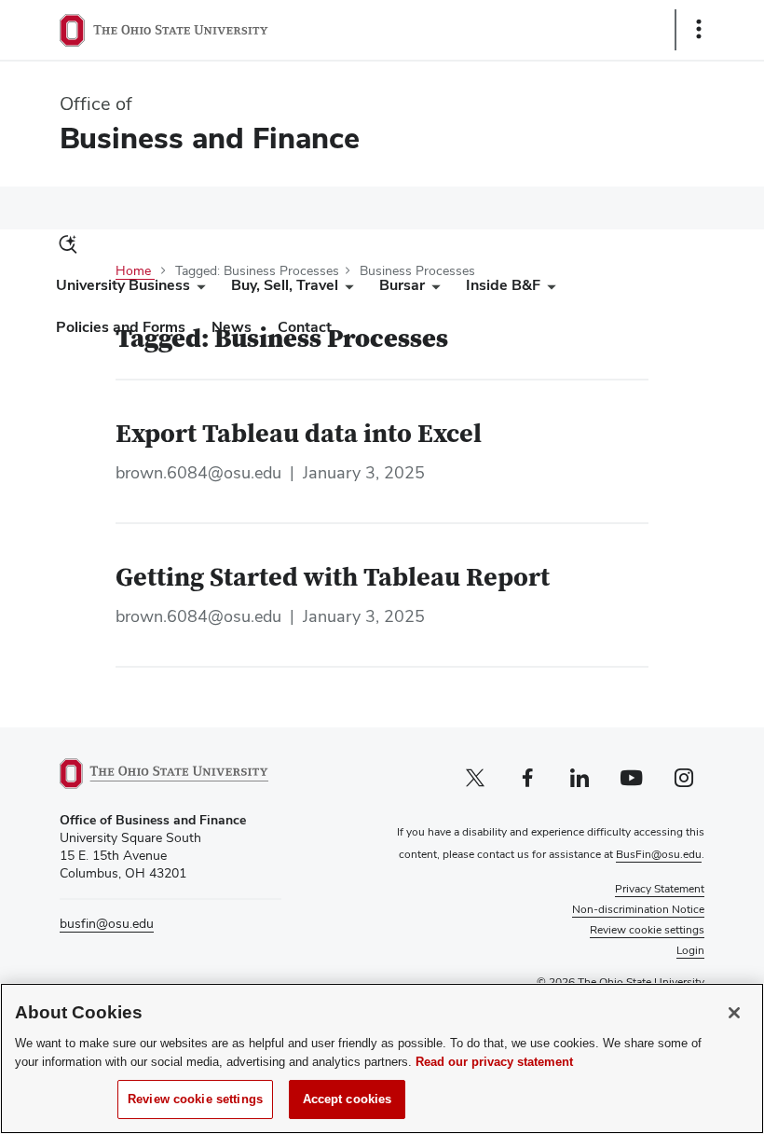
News (231, 327)
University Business (123, 285)
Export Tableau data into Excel (299, 434)
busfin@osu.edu (107, 923)
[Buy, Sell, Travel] (345, 289)
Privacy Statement (659, 888)
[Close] (734, 1012)
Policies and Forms (120, 327)
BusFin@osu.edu (659, 854)
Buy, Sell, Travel (284, 285)
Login (690, 950)
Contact (305, 327)
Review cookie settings (195, 1099)
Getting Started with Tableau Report (333, 578)
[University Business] (197, 289)
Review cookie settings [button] (647, 929)
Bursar (402, 285)
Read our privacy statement (494, 1062)
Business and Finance (210, 137)
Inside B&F (503, 285)
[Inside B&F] (547, 289)
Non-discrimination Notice (638, 909)
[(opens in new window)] (170, 773)
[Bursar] (432, 289)
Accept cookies (347, 1099)
